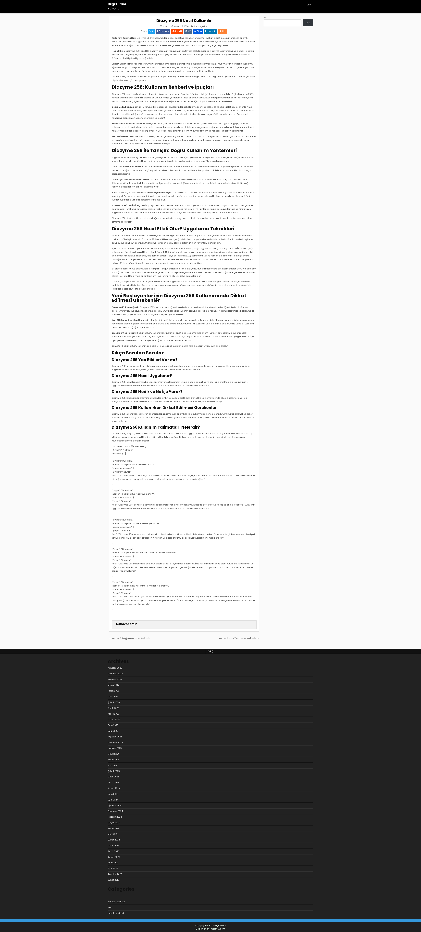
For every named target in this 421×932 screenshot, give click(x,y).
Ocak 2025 (113, 776)
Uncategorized (201, 26)
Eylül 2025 (113, 730)
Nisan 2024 (114, 828)
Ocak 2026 (113, 708)
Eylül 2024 (113, 799)
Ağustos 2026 (115, 667)
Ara (265, 17)
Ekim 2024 (113, 794)
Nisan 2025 (113, 759)
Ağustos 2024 (115, 805)
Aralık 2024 (114, 782)
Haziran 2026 (115, 679)
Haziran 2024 (115, 816)
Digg (199, 31)
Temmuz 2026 (115, 673)
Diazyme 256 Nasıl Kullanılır (184, 20)
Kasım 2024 (114, 788)
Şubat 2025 (114, 771)
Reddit (178, 31)
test (110, 907)
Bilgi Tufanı (117, 4)
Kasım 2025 (114, 719)
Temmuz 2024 (115, 811)
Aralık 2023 (113, 851)
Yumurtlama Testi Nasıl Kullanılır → (239, 638)
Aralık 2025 (113, 713)
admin (165, 26)
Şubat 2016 (113, 879)
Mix (223, 31)
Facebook (164, 31)
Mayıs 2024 (114, 822)
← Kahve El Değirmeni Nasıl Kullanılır (129, 638)
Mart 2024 (113, 834)
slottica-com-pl (116, 901)
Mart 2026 (113, 696)
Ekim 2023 (113, 862)
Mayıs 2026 (114, 685)
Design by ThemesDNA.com (210, 928)
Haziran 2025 (115, 748)
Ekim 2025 (113, 725)
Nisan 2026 (113, 690)
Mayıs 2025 (114, 753)
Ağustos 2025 (115, 736)
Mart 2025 (113, 765)
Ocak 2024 (113, 845)
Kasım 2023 (114, 857)
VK (189, 31)
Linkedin (212, 31)
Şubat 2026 (114, 702)
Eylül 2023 (113, 868)
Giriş (309, 4)
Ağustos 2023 (115, 874)
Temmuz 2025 (115, 742)
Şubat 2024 (114, 839)
